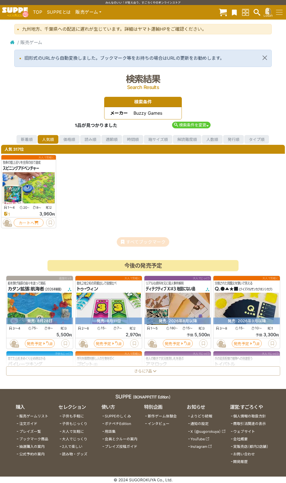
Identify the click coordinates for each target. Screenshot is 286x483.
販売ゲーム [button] (86, 12)
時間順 (133, 139)
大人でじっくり (74, 439)
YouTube (197, 439)
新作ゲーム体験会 (162, 416)
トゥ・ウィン (87, 289)
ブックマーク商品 (33, 439)
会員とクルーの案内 (121, 439)
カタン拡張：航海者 (26, 289)
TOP (37, 12)
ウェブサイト (244, 431)
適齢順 (112, 139)
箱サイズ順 (158, 139)
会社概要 (240, 439)
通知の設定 (199, 424)
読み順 (90, 139)
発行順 (233, 139)
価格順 (69, 139)
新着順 (27, 139)
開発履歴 (240, 462)
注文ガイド (28, 424)
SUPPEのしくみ (118, 416)
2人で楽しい (72, 446)
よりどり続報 (201, 416)
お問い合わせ (244, 454)
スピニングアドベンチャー (21, 168)
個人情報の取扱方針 (249, 416)
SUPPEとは (59, 12)
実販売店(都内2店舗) (250, 446)
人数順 (212, 139)
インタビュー (159, 424)
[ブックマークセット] (234, 12)
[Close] (264, 58)
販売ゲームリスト (33, 416)
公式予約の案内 (32, 454)
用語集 (110, 431)
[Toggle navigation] (279, 12)
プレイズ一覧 (30, 431)
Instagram (198, 446)
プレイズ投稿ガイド (121, 446)
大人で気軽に (73, 431)
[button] (191, 125)
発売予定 (34, 343)
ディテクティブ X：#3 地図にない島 (170, 289)
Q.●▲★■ (226, 289)
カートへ (26, 222)
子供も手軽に (73, 416)
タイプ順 (256, 139)
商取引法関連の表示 (249, 424)
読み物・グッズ (74, 454)
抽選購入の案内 (32, 446)
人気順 (48, 139)
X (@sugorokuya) (205, 431)
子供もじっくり (74, 424)
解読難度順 (187, 139)
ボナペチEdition (118, 424)
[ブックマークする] (50, 222)
